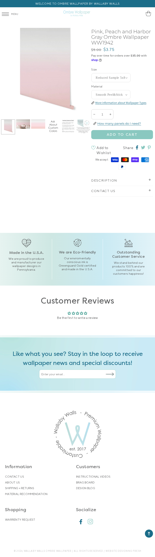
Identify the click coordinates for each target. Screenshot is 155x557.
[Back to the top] (149, 534)
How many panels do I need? (119, 123)
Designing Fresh (129, 551)
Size (94, 69)
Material (96, 86)
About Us (12, 482)
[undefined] (8, 72)
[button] (149, 13)
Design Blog (85, 488)
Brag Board (85, 482)
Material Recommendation (26, 494)
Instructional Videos (93, 476)
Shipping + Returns (19, 488)
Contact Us (14, 476)
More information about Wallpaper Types (120, 103)
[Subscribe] (110, 374)
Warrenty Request (20, 519)
